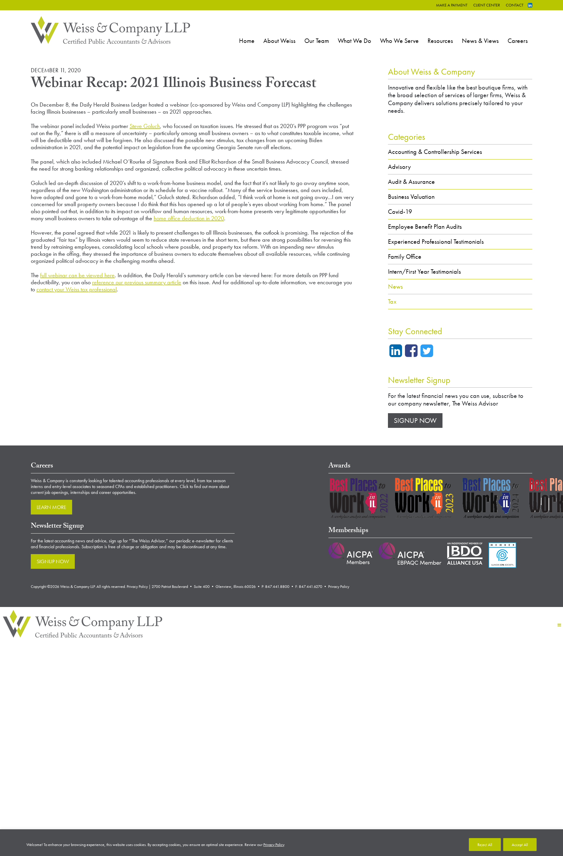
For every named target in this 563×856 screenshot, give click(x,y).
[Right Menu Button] (559, 625)
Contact (514, 5)
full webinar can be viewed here (77, 275)
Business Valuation (411, 196)
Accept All (520, 844)
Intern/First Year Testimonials (424, 271)
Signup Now (415, 420)
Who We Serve (399, 40)
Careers (518, 40)
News (395, 286)
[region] (281, 842)
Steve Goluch (145, 126)
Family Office (404, 256)
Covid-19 (400, 211)
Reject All (484, 844)
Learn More (51, 507)
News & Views (480, 40)
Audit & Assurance (411, 181)
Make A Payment (451, 5)
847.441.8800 (277, 586)
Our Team (316, 40)
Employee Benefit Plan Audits (425, 226)
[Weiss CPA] (110, 29)
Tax (392, 301)
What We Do (354, 40)
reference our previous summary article (136, 282)
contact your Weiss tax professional (76, 289)
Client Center (486, 5)
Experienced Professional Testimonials (436, 241)
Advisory (399, 166)
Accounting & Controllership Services (435, 151)
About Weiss (279, 40)
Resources (440, 40)
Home (247, 40)
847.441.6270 (310, 586)
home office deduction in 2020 (189, 218)
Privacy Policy (273, 844)
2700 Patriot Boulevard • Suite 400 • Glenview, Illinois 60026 (204, 586)
